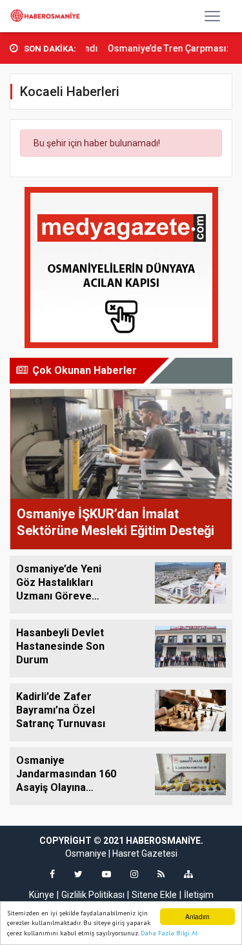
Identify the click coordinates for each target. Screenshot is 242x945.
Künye (41, 895)
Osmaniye (85, 853)
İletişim (199, 895)
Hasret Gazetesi (144, 853)
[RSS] (161, 874)
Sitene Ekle (154, 895)
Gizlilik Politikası (93, 895)
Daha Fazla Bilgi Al (169, 933)
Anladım (197, 916)
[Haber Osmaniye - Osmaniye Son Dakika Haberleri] (47, 16)
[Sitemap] (188, 874)
